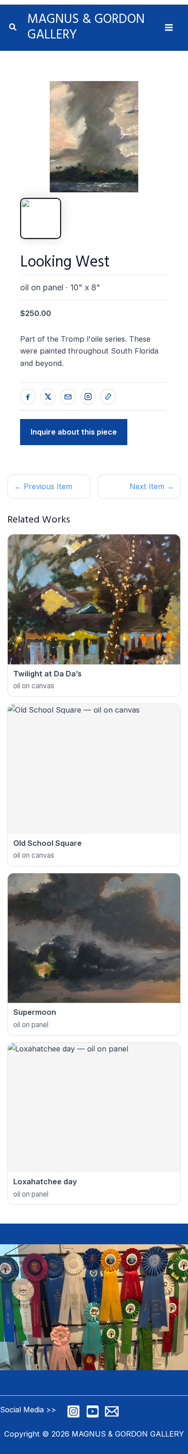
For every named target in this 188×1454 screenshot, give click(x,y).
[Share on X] (48, 396)
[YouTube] (92, 1411)
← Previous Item (43, 486)
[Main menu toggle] (168, 27)
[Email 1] (112, 1411)
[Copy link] (108, 396)
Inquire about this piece (74, 431)
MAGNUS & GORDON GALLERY (86, 27)
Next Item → (152, 486)
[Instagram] (73, 1411)
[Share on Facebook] (28, 396)
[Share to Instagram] (88, 396)
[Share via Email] (68, 396)
